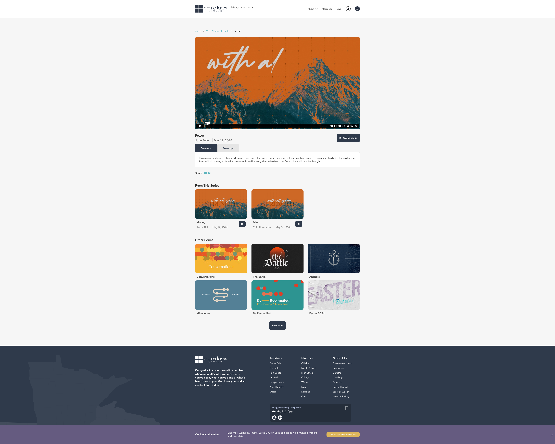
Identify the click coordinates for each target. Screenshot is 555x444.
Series (198, 30)
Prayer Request (340, 386)
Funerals (337, 382)
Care (303, 396)
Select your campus (240, 7)
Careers (337, 372)
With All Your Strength (217, 30)
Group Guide (350, 137)
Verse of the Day (341, 396)
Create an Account (342, 363)
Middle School (308, 368)
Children (305, 363)
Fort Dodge (275, 372)
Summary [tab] (206, 148)
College (305, 377)
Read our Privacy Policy (343, 434)
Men (303, 386)
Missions (305, 391)
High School (307, 372)
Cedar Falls (275, 363)
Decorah (274, 368)
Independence (277, 382)
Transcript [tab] (228, 148)
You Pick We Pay (341, 391)
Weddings (338, 377)
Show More (277, 325)
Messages (327, 8)
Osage (273, 391)
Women (305, 382)
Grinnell (274, 377)
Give (339, 8)
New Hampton (277, 386)
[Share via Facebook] (209, 173)
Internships (338, 368)
